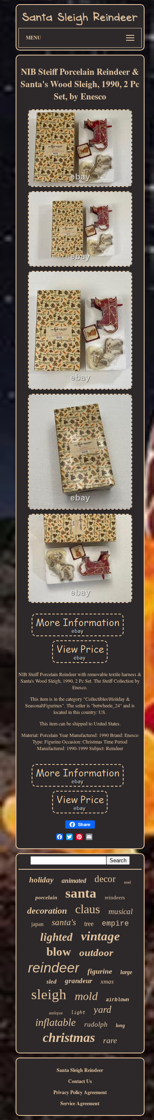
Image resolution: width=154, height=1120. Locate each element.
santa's (64, 922)
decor (105, 879)
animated (74, 880)
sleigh (49, 994)
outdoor (96, 952)
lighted (56, 937)
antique (56, 1012)
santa (81, 893)
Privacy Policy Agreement (80, 1092)
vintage (100, 936)
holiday (41, 879)
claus (87, 909)
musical (120, 911)
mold (86, 996)
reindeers (115, 897)
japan (37, 924)
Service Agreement (79, 1103)
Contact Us (80, 1081)
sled (51, 981)
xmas (107, 981)
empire (115, 923)
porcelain (46, 897)
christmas (69, 1037)
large (126, 972)
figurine (99, 971)
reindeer (53, 967)
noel (127, 882)
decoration (47, 910)
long (120, 1025)
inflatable (55, 1022)
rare (110, 1040)
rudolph (96, 1024)
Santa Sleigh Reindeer (80, 1070)
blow (58, 951)
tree (89, 923)
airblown (117, 1000)
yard (102, 1009)
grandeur (78, 981)
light (78, 1012)
